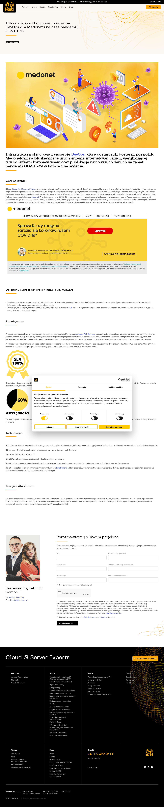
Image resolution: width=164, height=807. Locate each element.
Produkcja (91, 683)
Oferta (34, 7)
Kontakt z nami (93, 767)
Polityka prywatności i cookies (61, 762)
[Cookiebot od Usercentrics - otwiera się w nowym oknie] (120, 379)
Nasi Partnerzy (55, 759)
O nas (71, 7)
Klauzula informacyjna (57, 774)
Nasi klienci (130, 683)
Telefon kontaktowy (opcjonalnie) (120, 564)
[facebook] (152, 767)
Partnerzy (25, 7)
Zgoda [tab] (48, 387)
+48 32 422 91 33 (16, 597)
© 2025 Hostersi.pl (12, 798)
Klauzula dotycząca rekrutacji (60, 768)
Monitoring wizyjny (56, 765)
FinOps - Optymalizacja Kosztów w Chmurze (62, 713)
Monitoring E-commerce (58, 735)
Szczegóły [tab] (82, 387)
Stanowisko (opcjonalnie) (117, 576)
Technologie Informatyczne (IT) (99, 677)
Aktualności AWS (17, 764)
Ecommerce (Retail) (95, 680)
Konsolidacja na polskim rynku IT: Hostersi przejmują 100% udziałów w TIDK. (82, 2)
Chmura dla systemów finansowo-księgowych (62, 729)
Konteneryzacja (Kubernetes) (60, 701)
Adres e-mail (61, 564)
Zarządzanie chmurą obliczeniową (62, 690)
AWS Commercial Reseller (59, 707)
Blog (13, 757)
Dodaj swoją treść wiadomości (75, 585)
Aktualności (15, 754)
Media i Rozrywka (94, 689)
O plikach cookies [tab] (115, 387)
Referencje (130, 680)
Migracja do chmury (57, 685)
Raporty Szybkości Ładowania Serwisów (19, 760)
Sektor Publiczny (94, 691)
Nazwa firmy (61, 576)
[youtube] (148, 767)
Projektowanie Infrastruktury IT (61, 682)
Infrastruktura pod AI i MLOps (60, 693)
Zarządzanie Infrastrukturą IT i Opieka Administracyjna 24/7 (61, 678)
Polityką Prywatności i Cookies (95, 617)
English (155, 2)
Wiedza (63, 7)
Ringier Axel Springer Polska (23, 189)
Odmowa (49, 427)
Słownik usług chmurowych (21, 767)
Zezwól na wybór (82, 427)
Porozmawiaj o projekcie (147, 658)
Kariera (52, 757)
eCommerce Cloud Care (58, 725)
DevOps (78, 154)
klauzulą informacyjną (113, 613)
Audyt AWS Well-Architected (60, 710)
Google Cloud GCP (18, 683)
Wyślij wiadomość (66, 623)
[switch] (69, 418)
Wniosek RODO (55, 771)
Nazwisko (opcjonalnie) (117, 553)
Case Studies (53, 7)
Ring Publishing (62, 468)
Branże (42, 7)
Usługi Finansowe (94, 686)
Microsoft (14, 680)
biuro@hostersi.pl (94, 758)
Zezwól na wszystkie (114, 427)
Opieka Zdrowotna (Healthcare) (99, 694)
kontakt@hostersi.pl (19, 600)
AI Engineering (55, 688)
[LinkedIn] (145, 767)
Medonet (35, 197)
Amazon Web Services (85, 334)
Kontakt (155, 7)
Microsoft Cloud (55, 722)
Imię (58, 553)
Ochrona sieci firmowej (58, 732)
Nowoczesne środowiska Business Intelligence (62, 697)
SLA (70, 308)
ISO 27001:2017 (55, 777)
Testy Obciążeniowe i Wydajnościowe (58, 718)
